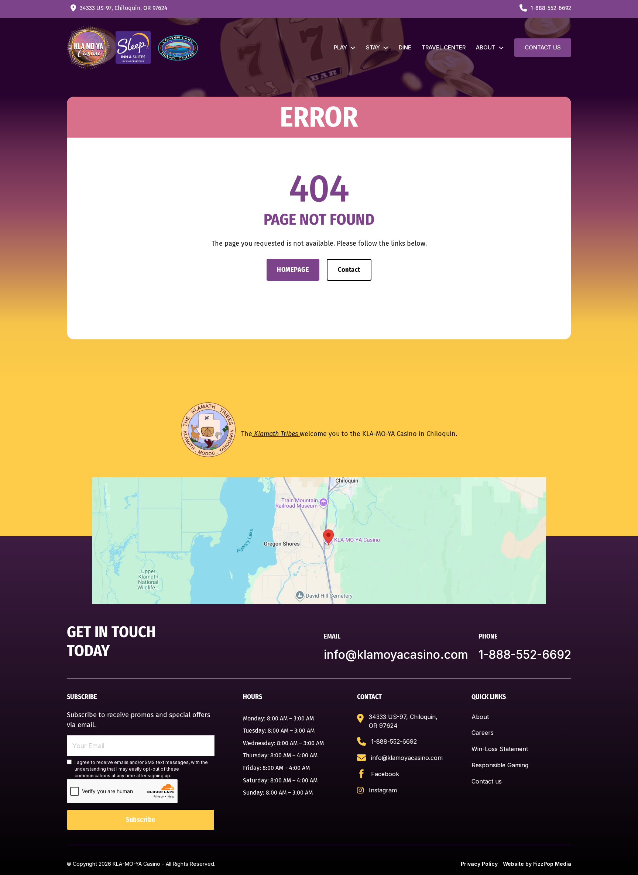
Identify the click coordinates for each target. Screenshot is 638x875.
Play (340, 47)
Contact (349, 270)
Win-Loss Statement (499, 749)
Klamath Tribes (276, 434)
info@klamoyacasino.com (396, 654)
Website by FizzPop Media (537, 864)
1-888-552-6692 (524, 654)
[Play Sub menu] (353, 48)
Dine (405, 47)
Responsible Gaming (499, 765)
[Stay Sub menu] (385, 48)
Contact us (543, 47)
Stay (373, 47)
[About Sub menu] (501, 48)
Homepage (293, 270)
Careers (482, 732)
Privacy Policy (479, 864)
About (485, 47)
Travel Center (444, 47)
